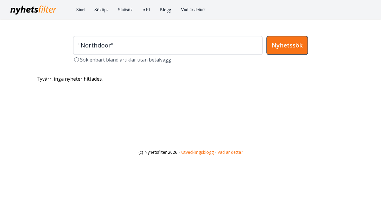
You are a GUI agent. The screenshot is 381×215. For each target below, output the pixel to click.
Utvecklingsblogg (197, 152)
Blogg (165, 9)
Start (80, 9)
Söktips (101, 9)
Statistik (125, 9)
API (146, 9)
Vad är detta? (193, 9)
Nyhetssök (287, 45)
